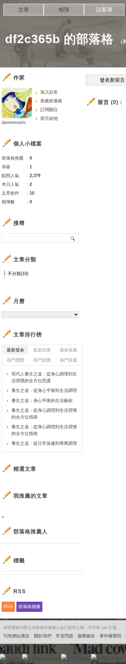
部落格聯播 (29, 606)
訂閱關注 (49, 109)
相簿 (63, 9)
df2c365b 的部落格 (59, 39)
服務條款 (86, 635)
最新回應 (42, 350)
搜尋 (73, 238)
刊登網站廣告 (16, 635)
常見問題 (64, 635)
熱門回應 (42, 360)
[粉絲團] (2, 656)
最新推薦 (68, 350)
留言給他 (49, 118)
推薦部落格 (51, 100)
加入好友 (49, 92)
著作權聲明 (110, 635)
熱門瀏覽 (15, 360)
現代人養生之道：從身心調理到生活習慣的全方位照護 (44, 377)
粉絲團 (13, 658)
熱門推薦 (68, 360)
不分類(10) (18, 273)
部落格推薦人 (30, 531)
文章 (23, 9)
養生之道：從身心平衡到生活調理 (44, 390)
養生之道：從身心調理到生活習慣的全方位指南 (44, 414)
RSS (8, 606)
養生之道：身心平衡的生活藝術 (42, 400)
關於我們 (42, 635)
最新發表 (15, 350)
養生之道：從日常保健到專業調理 (44, 443)
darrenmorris (14, 122)
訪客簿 (104, 9)
